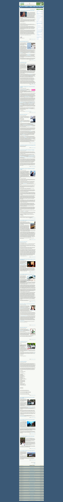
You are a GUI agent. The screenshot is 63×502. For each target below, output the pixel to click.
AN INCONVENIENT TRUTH (26, 96)
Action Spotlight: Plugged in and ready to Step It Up (27, 450)
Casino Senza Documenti (32, 494)
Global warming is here (39, 25)
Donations (21, 7)
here (29, 117)
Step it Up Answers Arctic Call (24, 41)
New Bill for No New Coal (39, 26)
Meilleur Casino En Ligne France (32, 476)
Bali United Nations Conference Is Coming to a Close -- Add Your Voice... (40, 23)
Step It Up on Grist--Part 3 (23, 114)
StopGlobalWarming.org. (22, 320)
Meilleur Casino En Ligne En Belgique (32, 490)
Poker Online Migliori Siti (32, 491)
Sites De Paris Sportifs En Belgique (32, 489)
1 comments (34, 84)
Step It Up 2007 (22, 121)
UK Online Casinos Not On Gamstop (32, 472)
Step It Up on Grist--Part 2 (23, 241)
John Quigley (28, 54)
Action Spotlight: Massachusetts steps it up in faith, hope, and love (27, 397)
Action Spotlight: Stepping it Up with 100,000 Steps (27, 436)
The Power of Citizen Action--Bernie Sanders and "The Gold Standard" (27, 259)
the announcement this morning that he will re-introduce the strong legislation (23, 264)
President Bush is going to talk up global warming (28, 157)
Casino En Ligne (32, 499)
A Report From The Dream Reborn (40, 16)
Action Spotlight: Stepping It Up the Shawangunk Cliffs (27, 220)
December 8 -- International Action (40, 29)
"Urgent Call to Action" (25, 183)
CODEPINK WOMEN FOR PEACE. (28, 111)
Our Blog (32, 84)
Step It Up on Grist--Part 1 (23, 327)
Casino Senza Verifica (32, 495)
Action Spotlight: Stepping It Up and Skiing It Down (27, 274)
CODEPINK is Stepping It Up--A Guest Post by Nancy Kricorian (27, 87)
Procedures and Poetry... (23, 361)
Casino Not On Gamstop (32, 475)
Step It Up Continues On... (39, 17)
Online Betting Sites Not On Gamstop (32, 486)
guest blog (26, 64)
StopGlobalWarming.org (22, 321)
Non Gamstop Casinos (32, 466)
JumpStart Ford (21, 104)
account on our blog (23, 134)
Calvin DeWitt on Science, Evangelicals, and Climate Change (27, 169)
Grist (33, 76)
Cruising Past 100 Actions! (23, 341)
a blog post (26, 137)
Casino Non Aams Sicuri (32, 470)
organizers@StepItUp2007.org (33, 500)
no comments (34, 147)
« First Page (34, 463)
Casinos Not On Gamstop (32, 477)
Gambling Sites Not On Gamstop (32, 471)
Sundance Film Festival (28, 55)
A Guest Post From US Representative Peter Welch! (27, 10)
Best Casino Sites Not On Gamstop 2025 (32, 480)
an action (26, 347)
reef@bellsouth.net (32, 432)
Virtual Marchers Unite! (23, 62)
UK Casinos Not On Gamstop (32, 484)
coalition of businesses (33, 123)
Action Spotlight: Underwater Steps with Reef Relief (27, 419)
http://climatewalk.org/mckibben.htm (23, 416)
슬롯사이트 (32, 496)
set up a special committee (29, 125)
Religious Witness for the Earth (31, 407)
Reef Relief (21, 421)
